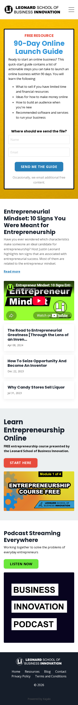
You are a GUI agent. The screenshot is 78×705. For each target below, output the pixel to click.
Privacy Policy (21, 676)
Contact (60, 671)
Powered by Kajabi (39, 699)
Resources (32, 671)
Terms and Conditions (50, 676)
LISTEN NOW (21, 564)
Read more (12, 271)
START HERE (20, 462)
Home (16, 671)
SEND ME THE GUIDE (39, 166)
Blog (47, 671)
